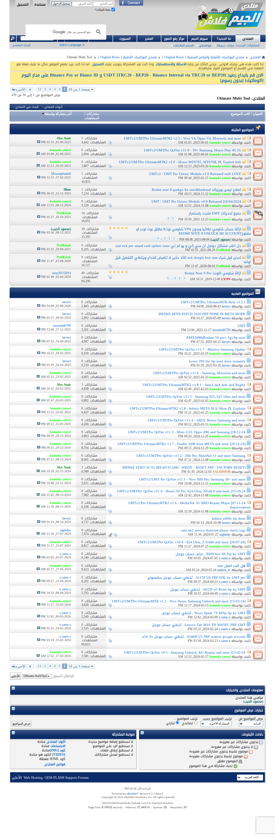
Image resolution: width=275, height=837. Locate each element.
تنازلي (171, 723)
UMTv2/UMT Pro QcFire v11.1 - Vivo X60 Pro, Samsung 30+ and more (192, 479)
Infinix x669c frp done (228, 518)
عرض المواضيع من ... (249, 719)
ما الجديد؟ (224, 39)
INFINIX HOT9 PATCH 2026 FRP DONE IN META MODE (201, 314)
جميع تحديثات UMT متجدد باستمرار (215, 213)
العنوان (257, 114)
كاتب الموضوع (240, 114)
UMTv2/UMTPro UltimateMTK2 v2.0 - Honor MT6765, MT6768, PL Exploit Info (180, 162)
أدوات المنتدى (53, 107)
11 (39, 89)
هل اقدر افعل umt (231, 565)
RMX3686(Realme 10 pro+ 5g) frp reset (215, 337)
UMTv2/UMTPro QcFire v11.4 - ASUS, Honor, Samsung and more (196, 420)
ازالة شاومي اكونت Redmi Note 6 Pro (213, 273)
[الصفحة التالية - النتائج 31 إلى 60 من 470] (30, 89)
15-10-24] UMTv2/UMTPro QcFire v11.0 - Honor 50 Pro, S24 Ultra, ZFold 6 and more (181, 491)
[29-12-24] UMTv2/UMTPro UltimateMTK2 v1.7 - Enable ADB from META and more (181, 444)
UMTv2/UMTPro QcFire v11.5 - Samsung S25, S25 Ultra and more (195, 396)
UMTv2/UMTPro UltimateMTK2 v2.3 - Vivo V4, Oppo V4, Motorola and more (182, 138)
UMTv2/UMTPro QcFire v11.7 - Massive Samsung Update (202, 349)
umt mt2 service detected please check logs (213, 530)
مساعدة (40, 4)
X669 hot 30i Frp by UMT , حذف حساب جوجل (210, 554)
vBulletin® (132, 793)
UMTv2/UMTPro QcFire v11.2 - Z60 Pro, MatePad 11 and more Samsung (190, 455)
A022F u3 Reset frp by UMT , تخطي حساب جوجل (207, 589)
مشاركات (92, 114)
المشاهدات (91, 118)
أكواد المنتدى (55, 742)
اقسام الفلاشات (183, 45)
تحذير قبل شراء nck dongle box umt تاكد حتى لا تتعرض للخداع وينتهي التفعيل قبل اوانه (183, 259)
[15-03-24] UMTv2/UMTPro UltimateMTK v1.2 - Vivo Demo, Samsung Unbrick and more (178, 601)
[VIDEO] (58, 755)
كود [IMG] (57, 750)
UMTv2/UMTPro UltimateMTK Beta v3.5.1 (213, 302)
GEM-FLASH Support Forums (67, 777)
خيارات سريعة (225, 45)
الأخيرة (20, 90)
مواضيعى (205, 45)
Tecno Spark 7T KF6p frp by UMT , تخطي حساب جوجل (203, 613)
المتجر (149, 39)
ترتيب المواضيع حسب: (217, 719)
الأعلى (15, 676)
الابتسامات (57, 746)
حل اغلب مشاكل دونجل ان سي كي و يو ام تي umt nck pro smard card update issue (178, 245)
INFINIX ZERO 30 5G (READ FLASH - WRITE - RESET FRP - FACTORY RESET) (183, 467)
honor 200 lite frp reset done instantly (217, 361)
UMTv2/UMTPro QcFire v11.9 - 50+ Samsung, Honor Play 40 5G (192, 150)
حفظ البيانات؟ (103, 9)
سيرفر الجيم (199, 39)
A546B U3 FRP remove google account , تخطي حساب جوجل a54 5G (193, 636)
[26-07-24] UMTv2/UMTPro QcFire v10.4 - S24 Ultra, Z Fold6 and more (191, 542)
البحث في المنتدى (26, 107)
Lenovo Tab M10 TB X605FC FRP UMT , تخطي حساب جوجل (198, 624)
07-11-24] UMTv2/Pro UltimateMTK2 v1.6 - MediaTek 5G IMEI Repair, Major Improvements (189, 505)
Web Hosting (33, 777)
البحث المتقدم (21, 45)
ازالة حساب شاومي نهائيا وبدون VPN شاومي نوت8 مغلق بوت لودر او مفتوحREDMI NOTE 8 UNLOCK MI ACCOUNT (193, 231)
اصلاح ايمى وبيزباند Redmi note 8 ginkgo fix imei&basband (196, 189)
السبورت (125, 39)
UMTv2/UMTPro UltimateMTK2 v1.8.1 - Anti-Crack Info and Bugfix (194, 384)
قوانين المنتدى (54, 764)
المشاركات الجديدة (247, 45)
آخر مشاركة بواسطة (58, 114)
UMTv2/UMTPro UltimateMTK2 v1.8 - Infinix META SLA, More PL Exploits (187, 408)
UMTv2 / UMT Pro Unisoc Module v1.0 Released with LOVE (195, 173)
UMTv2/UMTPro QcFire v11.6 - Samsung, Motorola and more (199, 373)
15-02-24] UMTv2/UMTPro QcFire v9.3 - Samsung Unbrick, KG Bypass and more (184, 652)
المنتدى (248, 39)
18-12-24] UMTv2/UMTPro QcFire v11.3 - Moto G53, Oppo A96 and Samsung (186, 432)
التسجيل (22, 4)
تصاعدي (188, 723)
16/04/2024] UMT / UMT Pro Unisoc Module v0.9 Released (196, 201)
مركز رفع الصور (174, 39)
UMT (241, 325)
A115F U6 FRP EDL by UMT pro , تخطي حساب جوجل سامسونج (196, 577)
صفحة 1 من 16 (79, 89)
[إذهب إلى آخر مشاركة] (38, 142)
